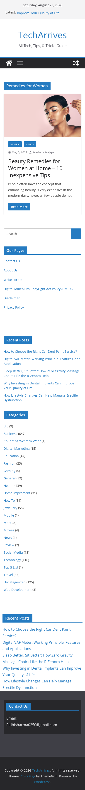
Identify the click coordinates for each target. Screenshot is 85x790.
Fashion (9, 463)
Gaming (9, 471)
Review (9, 545)
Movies (9, 530)
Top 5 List (11, 567)
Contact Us (12, 261)
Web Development (18, 589)
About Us (10, 270)
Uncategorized (15, 582)
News (8, 537)
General (15, 144)
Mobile (9, 515)
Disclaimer (12, 298)
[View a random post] (75, 63)
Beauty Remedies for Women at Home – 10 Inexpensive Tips (35, 168)
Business (10, 433)
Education (11, 456)
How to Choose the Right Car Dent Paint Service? (40, 351)
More (8, 523)
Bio (6, 426)
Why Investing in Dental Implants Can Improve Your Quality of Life (45, 12)
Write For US (13, 280)
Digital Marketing (17, 448)
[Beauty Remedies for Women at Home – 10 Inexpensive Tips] (42, 115)
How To (9, 500)
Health (30, 144)
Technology (12, 560)
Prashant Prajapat (44, 152)
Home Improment (17, 493)
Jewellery (10, 508)
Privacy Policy (14, 307)
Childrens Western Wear (22, 441)
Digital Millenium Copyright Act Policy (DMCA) (38, 289)
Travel (8, 575)
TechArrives (42, 35)
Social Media (13, 552)
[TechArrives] (9, 63)
